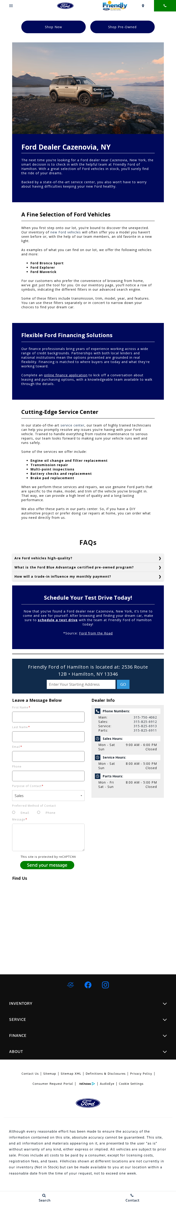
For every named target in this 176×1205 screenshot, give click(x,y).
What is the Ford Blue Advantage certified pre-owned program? (74, 567)
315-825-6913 (145, 726)
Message (19, 819)
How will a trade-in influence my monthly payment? (62, 576)
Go (123, 684)
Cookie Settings (131, 1084)
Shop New (53, 27)
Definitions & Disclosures (106, 1074)
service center (72, 425)
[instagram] (105, 985)
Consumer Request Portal (53, 1084)
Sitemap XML (71, 1074)
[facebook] (88, 985)
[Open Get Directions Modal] (143, 5)
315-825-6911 (145, 730)
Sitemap (49, 1074)
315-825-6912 (145, 721)
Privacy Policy (141, 1074)
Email (17, 747)
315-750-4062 (145, 717)
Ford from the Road (96, 633)
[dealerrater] (71, 985)
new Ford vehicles (65, 232)
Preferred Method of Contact (34, 806)
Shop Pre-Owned (122, 27)
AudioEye (107, 1084)
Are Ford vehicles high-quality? (43, 558)
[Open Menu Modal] (11, 5)
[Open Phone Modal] (165, 5)
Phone (17, 766)
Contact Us (30, 1074)
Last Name (21, 727)
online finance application (66, 375)
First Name (21, 707)
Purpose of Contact (28, 786)
